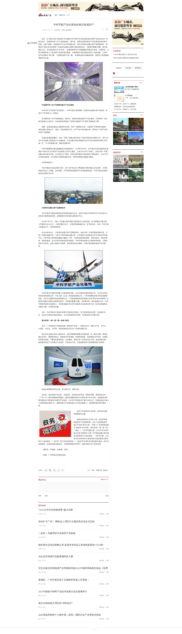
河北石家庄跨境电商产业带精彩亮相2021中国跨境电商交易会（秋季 (73, 568)
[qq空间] (54, 470)
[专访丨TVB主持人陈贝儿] (136, 155)
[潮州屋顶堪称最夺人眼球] (120, 118)
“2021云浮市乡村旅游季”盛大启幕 (55, 510)
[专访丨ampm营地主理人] (136, 169)
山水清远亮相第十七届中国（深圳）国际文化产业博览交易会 (69, 614)
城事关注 (62, 15)
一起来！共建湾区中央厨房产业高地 (56, 533)
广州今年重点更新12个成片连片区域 (125, 54)
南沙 (93, 470)
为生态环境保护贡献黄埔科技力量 (55, 556)
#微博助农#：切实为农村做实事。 (125, 106)
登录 (39, 496)
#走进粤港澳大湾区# (131, 87)
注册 (46, 496)
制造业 (105, 470)
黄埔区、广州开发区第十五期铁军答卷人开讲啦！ (63, 580)
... (117, 73)
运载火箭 (99, 470)
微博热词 (138, 68)
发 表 (107, 496)
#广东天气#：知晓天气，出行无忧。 (126, 109)
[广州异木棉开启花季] (136, 132)
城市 (56, 15)
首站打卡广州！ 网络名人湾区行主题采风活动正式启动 (66, 521)
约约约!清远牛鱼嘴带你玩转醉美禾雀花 (126, 58)
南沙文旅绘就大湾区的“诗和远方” (55, 603)
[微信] (50, 470)
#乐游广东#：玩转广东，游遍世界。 (126, 104)
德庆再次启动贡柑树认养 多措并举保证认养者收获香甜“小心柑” (71, 545)
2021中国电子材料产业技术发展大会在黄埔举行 (62, 591)
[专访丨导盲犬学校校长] (120, 155)
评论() (101, 514)
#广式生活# (128, 95)
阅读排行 (119, 68)
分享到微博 (33, 43)
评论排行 (128, 68)
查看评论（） (105, 479)
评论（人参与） (67, 30)
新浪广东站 (44, 15)
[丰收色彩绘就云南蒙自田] (120, 132)
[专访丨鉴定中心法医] (120, 169)
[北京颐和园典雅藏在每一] (136, 118)
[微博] (46, 470)
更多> (141, 82)
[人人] (58, 470)
